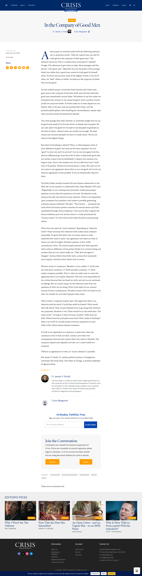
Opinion (14, 5)
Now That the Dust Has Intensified (52, 524)
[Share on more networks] (27, 67)
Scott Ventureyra (113, 532)
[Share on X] (7, 67)
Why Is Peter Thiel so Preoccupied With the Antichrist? (118, 526)
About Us (54, 549)
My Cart (78, 552)
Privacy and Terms (57, 562)
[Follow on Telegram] (31, 553)
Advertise (54, 557)
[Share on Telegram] (15, 67)
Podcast (31, 5)
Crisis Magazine (80, 31)
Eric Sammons (10, 529)
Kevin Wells (77, 532)
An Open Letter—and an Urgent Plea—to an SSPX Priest (86, 526)
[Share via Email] (19, 67)
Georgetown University (69, 475)
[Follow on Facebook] (19, 553)
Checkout (78, 555)
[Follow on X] (23, 553)
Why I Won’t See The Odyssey (16, 524)
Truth (44, 478)
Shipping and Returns (58, 559)
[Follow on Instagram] (27, 553)
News (22, 5)
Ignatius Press (84, 475)
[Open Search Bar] (134, 5)
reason (94, 475)
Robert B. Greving (46, 529)
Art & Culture (55, 475)
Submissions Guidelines (55, 553)
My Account (79, 549)
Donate (116, 5)
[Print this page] (23, 67)
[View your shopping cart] (130, 5)
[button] (137, 570)
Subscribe (90, 425)
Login (124, 5)
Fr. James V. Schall (60, 31)
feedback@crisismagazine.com (109, 549)
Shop (107, 5)
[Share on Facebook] (11, 67)
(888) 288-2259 (108, 558)
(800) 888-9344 (107, 555)
